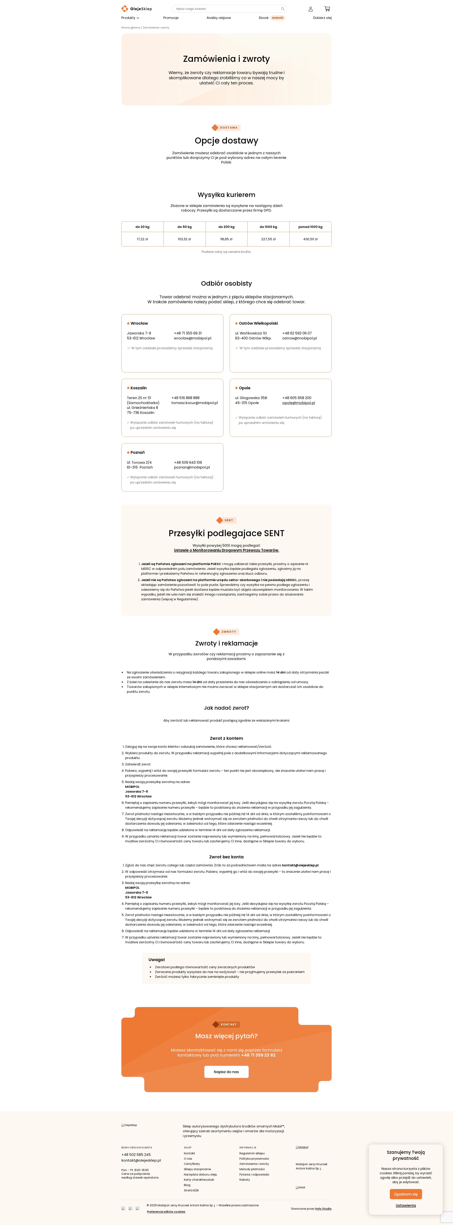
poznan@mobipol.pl (192, 467)
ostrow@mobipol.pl (299, 338)
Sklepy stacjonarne (197, 1169)
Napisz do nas (226, 1071)
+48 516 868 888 (185, 398)
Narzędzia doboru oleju (200, 1174)
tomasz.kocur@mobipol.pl (194, 402)
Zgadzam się (406, 1194)
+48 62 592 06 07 (297, 333)
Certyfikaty (192, 1163)
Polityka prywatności (254, 1158)
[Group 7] (123, 1209)
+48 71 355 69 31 (188, 333)
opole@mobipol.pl (298, 402)
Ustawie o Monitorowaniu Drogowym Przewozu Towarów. (226, 550)
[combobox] (226, 9)
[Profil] (310, 8)
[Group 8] (130, 1209)
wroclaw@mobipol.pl (192, 338)
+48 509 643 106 (188, 462)
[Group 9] (138, 1209)
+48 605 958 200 (296, 398)
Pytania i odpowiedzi (254, 1174)
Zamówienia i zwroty (254, 1163)
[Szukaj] (282, 8)
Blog (187, 1185)
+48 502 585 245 (136, 1154)
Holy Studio (323, 1209)
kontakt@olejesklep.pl (141, 1160)
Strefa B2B (191, 1190)
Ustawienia (406, 1205)
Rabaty (244, 1179)
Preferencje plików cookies (166, 1212)
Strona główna (130, 27)
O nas (188, 1158)
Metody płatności (252, 1169)
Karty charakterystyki (199, 1179)
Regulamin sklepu (252, 1153)
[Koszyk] (327, 8)
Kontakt (189, 1153)
